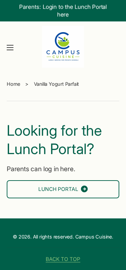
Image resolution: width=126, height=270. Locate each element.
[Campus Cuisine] (63, 47)
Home (13, 84)
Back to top (63, 259)
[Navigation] (10, 47)
